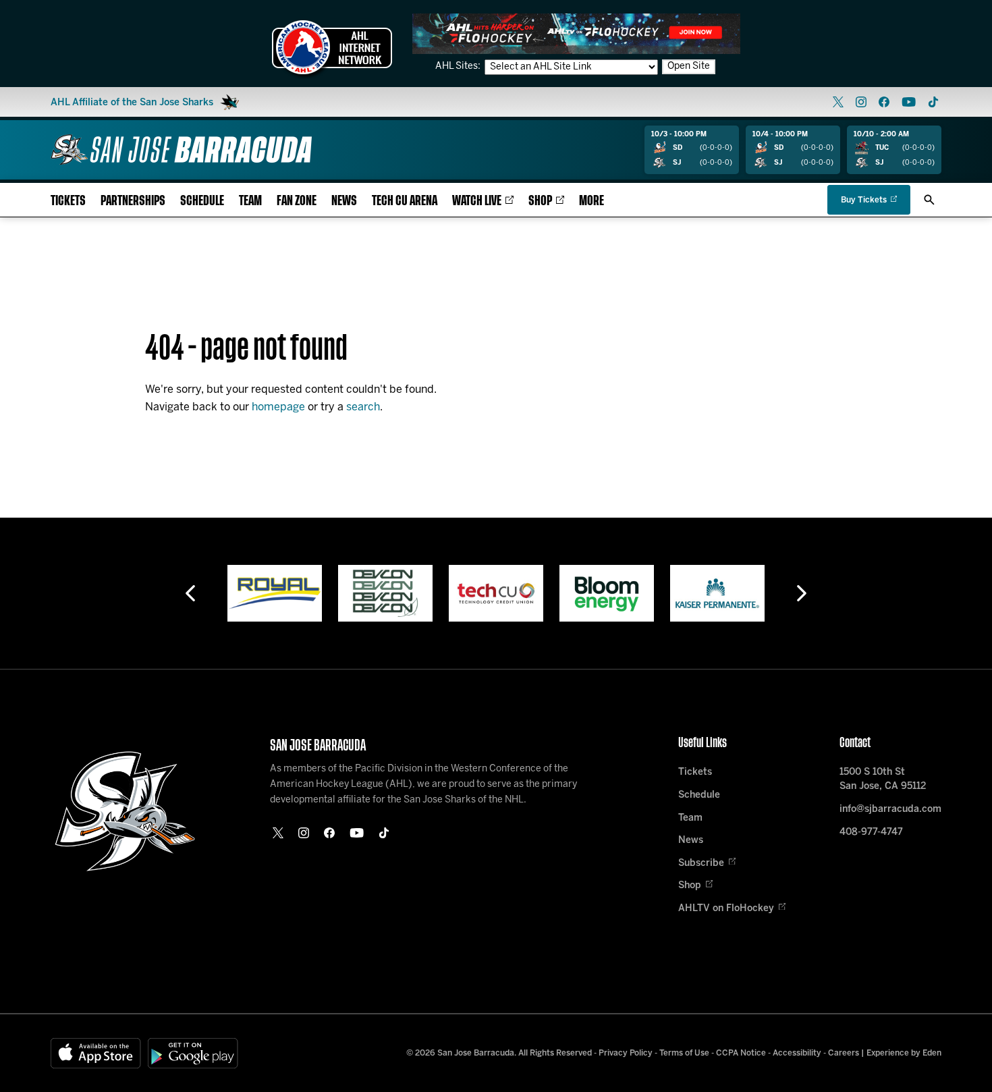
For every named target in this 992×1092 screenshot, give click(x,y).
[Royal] (274, 593)
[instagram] (861, 102)
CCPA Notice (741, 1053)
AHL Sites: (459, 66)
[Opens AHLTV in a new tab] (576, 33)
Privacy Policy (626, 1053)
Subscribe (701, 863)
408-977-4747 (871, 832)
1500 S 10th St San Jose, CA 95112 (882, 779)
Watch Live (476, 201)
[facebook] (884, 102)
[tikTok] (933, 102)
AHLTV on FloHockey (726, 908)
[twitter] (838, 102)
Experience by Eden (903, 1053)
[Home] (181, 149)
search (363, 407)
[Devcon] (385, 593)
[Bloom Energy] (606, 593)
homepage (278, 407)
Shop (540, 201)
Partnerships (133, 201)
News (344, 201)
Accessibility (797, 1053)
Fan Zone (296, 201)
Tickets (68, 201)
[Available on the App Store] (96, 1053)
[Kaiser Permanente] (717, 593)
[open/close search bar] (929, 200)
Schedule (202, 201)
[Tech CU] (496, 593)
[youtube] (908, 102)
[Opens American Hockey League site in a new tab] (332, 47)
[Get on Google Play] (193, 1053)
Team (250, 201)
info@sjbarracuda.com (890, 809)
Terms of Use (684, 1053)
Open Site (688, 66)
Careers (843, 1053)
